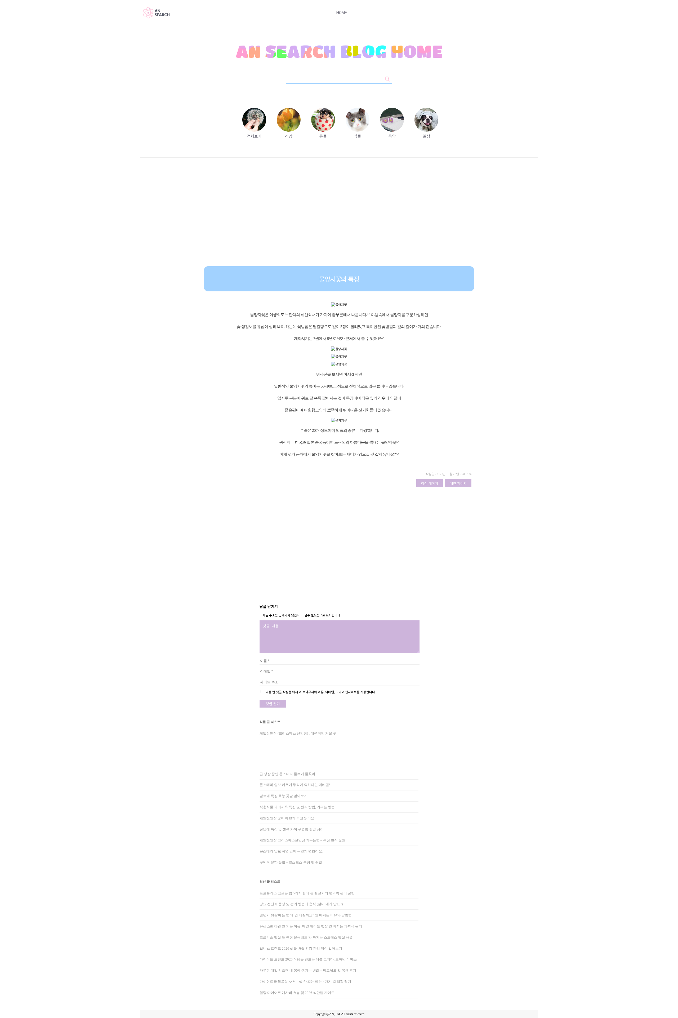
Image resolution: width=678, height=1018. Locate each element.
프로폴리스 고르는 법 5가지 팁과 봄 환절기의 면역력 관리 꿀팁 (307, 893)
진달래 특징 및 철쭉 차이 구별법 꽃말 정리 (292, 829)
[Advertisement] (339, 216)
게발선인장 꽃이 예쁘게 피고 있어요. (287, 818)
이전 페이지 (429, 483)
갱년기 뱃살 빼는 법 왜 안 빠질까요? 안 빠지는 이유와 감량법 (306, 915)
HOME (341, 12)
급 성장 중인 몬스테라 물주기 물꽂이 (287, 774)
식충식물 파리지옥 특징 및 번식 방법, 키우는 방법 (297, 807)
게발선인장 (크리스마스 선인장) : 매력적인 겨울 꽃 (298, 733)
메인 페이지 (458, 483)
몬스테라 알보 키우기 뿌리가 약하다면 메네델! (295, 785)
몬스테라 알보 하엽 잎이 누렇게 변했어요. (291, 851)
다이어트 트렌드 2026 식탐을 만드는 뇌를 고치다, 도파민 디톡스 (308, 959)
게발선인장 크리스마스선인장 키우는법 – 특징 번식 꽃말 (302, 840)
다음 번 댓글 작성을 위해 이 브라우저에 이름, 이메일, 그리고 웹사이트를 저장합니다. (321, 692)
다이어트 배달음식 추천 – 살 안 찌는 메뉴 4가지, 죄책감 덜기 (305, 982)
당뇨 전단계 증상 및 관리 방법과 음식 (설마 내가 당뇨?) (301, 904)
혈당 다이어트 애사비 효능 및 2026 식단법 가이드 (297, 993)
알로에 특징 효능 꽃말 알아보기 (283, 796)
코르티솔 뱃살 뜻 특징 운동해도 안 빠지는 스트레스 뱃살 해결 (306, 937)
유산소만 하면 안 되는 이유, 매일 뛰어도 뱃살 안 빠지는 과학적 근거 (311, 926)
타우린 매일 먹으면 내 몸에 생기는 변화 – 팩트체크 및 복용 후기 (308, 970)
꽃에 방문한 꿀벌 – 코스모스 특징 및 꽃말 (291, 862)
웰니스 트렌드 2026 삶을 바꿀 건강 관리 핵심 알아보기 (301, 948)
